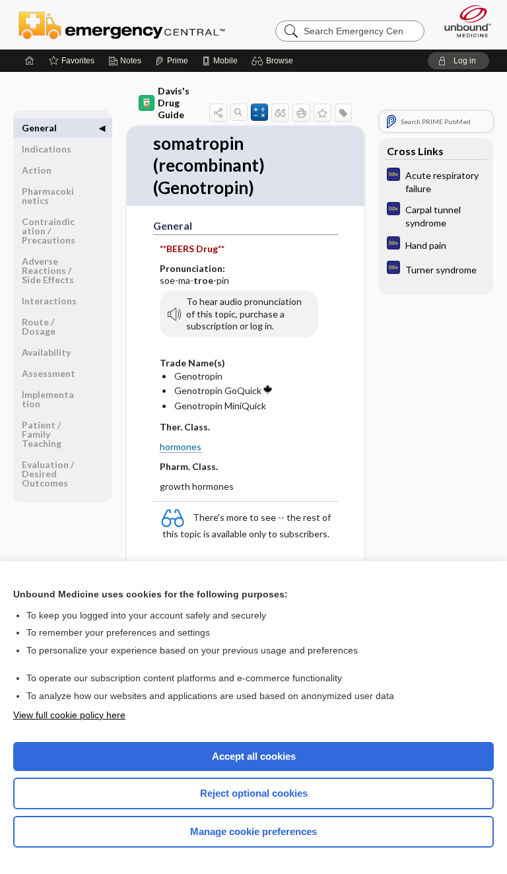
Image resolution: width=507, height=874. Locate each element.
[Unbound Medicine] (463, 21)
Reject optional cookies (254, 793)
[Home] (29, 61)
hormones (180, 446)
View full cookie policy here (69, 715)
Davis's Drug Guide (173, 102)
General (39, 127)
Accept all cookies (254, 756)
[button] (274, 61)
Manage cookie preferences (253, 831)
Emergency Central (122, 24)
